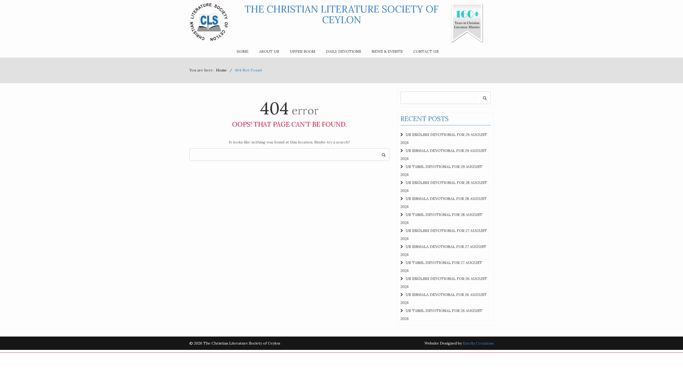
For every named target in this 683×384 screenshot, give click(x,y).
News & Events (387, 51)
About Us (269, 51)
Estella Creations (478, 343)
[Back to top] (668, 369)
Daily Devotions (343, 51)
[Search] (383, 155)
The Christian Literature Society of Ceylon (342, 14)
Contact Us (426, 51)
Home (242, 51)
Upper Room (302, 51)
